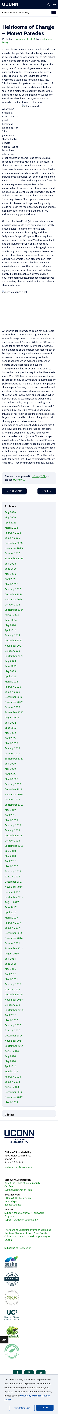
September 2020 (14, 758)
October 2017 (12, 892)
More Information (22, 1408)
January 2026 (12, 537)
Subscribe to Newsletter (17, 1247)
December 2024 (14, 594)
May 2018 (10, 856)
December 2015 (14, 994)
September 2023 (14, 656)
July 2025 (10, 563)
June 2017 (11, 907)
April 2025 (10, 578)
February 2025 (13, 589)
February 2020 (13, 784)
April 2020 (10, 773)
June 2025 (11, 568)
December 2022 (14, 696)
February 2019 (13, 825)
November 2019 (14, 794)
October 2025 (12, 553)
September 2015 (14, 1009)
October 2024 (12, 604)
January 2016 (12, 989)
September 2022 (14, 712)
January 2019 (12, 830)
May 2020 (10, 768)
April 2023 (10, 676)
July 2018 (10, 850)
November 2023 (14, 645)
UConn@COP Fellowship (17, 1198)
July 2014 (10, 1056)
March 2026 (11, 527)
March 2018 (11, 866)
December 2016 (14, 932)
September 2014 (14, 1045)
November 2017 (14, 886)
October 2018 (12, 840)
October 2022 (12, 707)
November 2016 (14, 938)
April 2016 (10, 974)
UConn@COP (39, 476)
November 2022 (14, 702)
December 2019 (14, 789)
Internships (10, 1201)
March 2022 (11, 743)
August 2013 (12, 1086)
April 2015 (10, 1015)
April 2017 (10, 912)
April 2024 (10, 630)
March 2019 (11, 820)
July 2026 (10, 512)
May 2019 (10, 809)
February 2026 (13, 532)
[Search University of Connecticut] (48, 4)
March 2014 (11, 1071)
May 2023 (10, 671)
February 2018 (13, 871)
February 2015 (13, 1025)
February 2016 (13, 984)
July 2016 (10, 958)
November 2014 (14, 1040)
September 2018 (14, 845)
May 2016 (10, 968)
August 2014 (12, 1051)
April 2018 (10, 861)
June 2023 (11, 666)
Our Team (9, 1186)
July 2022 (10, 722)
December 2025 (14, 543)
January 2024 (12, 635)
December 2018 (14, 835)
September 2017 (14, 897)
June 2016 (11, 963)
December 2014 (14, 1035)
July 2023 (10, 661)
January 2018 (12, 876)
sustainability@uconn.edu (18, 1167)
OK (43, 1407)
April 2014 (10, 1066)
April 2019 (10, 815)
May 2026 (10, 517)
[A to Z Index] (54, 4)
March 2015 (11, 1020)
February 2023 (13, 686)
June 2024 (11, 620)
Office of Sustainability (15, 12)
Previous (14, 491)
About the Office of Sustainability (22, 1182)
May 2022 (10, 732)
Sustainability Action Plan (18, 1189)
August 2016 (12, 953)
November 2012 (14, 1097)
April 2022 (10, 738)
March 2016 (11, 979)
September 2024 (14, 609)
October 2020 (12, 753)
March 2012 (11, 1102)
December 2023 (14, 640)
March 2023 (11, 681)
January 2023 (12, 691)
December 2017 (14, 881)
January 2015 (12, 1030)
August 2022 (12, 717)
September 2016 (14, 948)
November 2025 (14, 548)
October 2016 (12, 943)
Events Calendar (13, 1204)
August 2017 (12, 902)
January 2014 (12, 1081)
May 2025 (10, 573)
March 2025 (11, 584)
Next (47, 491)
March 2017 (11, 917)
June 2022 (11, 727)
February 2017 (13, 922)
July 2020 (10, 763)
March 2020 (11, 779)
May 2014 (10, 1061)
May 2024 (10, 625)
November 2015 (14, 999)
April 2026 (10, 522)
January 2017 (12, 927)
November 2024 (14, 599)
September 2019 (14, 804)
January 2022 (12, 748)
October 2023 (12, 650)
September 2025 (14, 558)
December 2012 (14, 1092)
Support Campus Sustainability (21, 1219)
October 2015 (12, 1004)
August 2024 (12, 614)
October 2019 (12, 799)
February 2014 (13, 1076)
